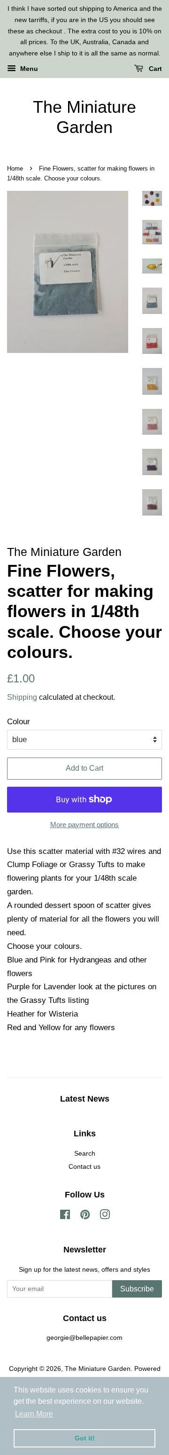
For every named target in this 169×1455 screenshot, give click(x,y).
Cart (154, 68)
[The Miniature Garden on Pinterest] (85, 1216)
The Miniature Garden (84, 117)
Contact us (84, 1166)
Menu (28, 68)
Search (84, 1153)
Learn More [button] (34, 1414)
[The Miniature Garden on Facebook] (65, 1216)
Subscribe (137, 1289)
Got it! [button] (85, 1438)
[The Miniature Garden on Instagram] (105, 1216)
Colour (18, 721)
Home (15, 168)
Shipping (22, 697)
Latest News (84, 1098)
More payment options (84, 825)
